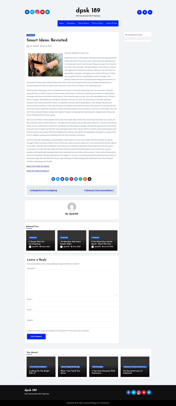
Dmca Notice (83, 23)
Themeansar (104, 403)
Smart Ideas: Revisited (47, 40)
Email (29, 310)
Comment (31, 268)
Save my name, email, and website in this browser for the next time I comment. (59, 331)
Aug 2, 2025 (45, 246)
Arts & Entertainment (38, 367)
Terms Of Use (111, 23)
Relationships (98, 367)
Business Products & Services (135, 367)
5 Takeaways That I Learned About (98, 190)
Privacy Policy (97, 23)
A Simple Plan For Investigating (44, 190)
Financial (30, 35)
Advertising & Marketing (70, 367)
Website (30, 320)
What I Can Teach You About (38, 166)
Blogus (94, 403)
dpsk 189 (88, 11)
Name (29, 299)
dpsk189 (36, 46)
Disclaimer (71, 23)
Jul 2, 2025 (77, 246)
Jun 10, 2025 (108, 246)
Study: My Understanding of (38, 171)
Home (61, 23)
